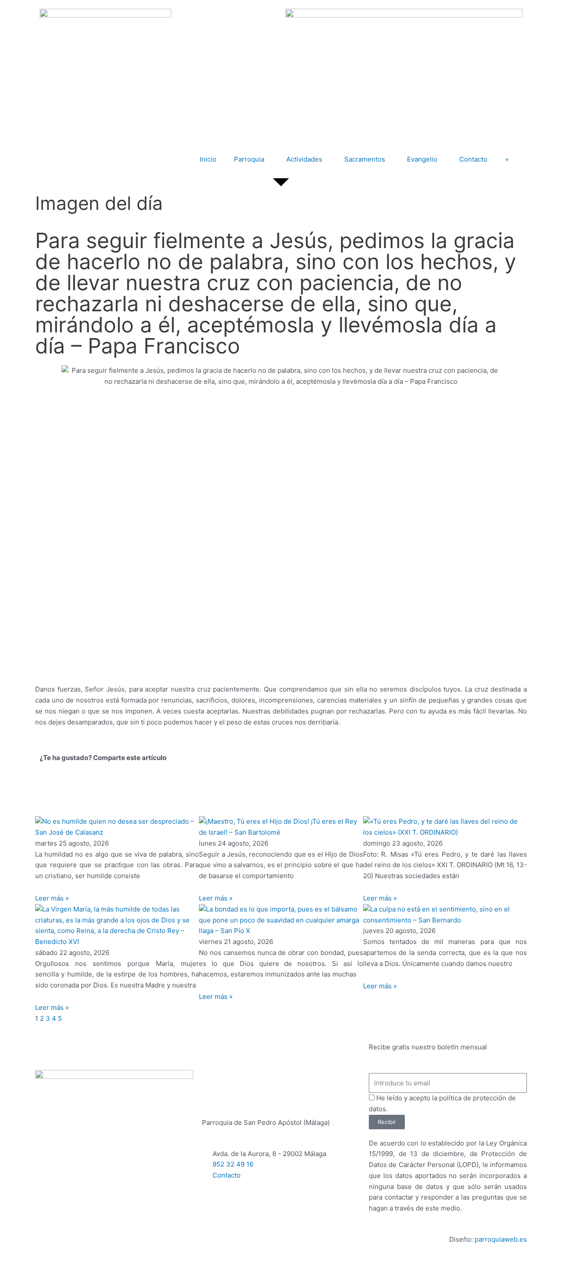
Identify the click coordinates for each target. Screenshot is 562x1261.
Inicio (208, 159)
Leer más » (52, 898)
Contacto (473, 159)
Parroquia (249, 159)
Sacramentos (364, 159)
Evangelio (422, 159)
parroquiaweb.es (501, 1239)
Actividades (304, 159)
